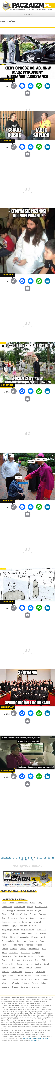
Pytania (22, 956)
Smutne (38, 964)
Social (46, 964)
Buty (40, 903)
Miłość (5, 937)
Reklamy (31, 956)
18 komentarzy (7, 707)
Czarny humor (41, 906)
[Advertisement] (27, 826)
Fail (12, 914)
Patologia (33, 941)
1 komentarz (7, 501)
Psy (15, 956)
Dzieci (30, 910)
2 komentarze (7, 385)
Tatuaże (5, 971)
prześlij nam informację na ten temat (35, 1038)
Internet (37, 922)
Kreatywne (41, 929)
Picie (42, 941)
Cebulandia (7, 906)
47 (33, 859)
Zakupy (44, 983)
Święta (21, 968)
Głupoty (32, 918)
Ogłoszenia (21, 941)
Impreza (16, 922)
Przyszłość (6, 956)
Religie (41, 956)
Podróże (29, 945)
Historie (42, 918)
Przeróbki (13, 952)
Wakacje (44, 975)
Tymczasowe (7, 975)
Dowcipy (21, 910)
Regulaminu (34, 1040)
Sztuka (29, 968)
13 (53, 857)
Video (36, 975)
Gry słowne (12, 918)
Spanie (5, 968)
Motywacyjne (23, 937)
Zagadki (35, 983)
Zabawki (25, 983)
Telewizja (29, 971)
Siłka (44, 960)
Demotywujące (8, 910)
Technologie (17, 971)
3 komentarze (7, 275)
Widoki (5, 979)
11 (45, 857)
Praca (44, 949)
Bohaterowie (22, 903)
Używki (28, 975)
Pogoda (38, 945)
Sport (12, 968)
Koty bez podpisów (10, 929)
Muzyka (34, 937)
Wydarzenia (34, 979)
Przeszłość (25, 952)
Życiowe (35, 987)
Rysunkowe (27, 960)
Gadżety (42, 914)
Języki (14, 926)
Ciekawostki (19, 906)
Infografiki (26, 922)
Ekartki (5, 914)
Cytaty (30, 906)
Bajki (4, 903)
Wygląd (45, 979)
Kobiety (23, 926)
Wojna (23, 979)
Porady (23, 949)
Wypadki (15, 983)
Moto (12, 937)
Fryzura (33, 914)
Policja (5, 949)
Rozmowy (16, 960)
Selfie (37, 960)
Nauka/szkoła (8, 941)
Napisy (43, 937)
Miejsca (43, 933)
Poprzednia (6, 857)
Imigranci (6, 922)
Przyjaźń (36, 952)
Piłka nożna (18, 945)
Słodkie (38, 968)
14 (22, 859)
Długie (38, 910)
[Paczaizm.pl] (27, 6)
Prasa (4, 952)
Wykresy (5, 983)
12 (49, 857)
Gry (3, 918)
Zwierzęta (25, 987)
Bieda (11, 903)
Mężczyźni (32, 933)
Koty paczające (27, 929)
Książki (5, 933)
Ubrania (19, 975)
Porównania (34, 949)
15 (26, 859)
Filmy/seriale (21, 914)
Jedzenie (6, 926)
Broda (32, 903)
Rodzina (5, 960)
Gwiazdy (23, 918)
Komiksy (32, 926)
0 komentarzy (7, 141)
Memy (23, 933)
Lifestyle (14, 933)
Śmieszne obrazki (24, 964)
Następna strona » (27, 865)
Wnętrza (14, 979)
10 (41, 857)
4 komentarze (7, 80)
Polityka (13, 949)
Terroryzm (40, 971)
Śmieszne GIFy (8, 964)
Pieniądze (6, 945)
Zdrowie (5, 987)
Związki (15, 987)
